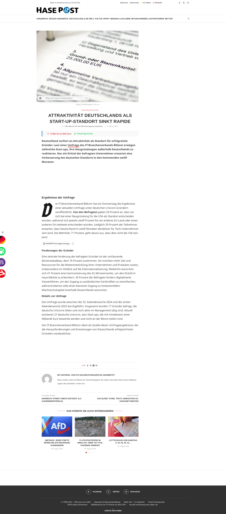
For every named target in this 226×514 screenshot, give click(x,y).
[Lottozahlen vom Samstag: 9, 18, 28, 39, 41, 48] (123, 426)
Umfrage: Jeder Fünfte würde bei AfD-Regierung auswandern (57, 442)
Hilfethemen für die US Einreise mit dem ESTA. (108, 505)
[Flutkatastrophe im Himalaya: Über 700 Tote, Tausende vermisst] (90, 426)
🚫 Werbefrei (157, 3)
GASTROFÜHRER (156, 19)
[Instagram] (188, 2)
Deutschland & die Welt (81, 19)
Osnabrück (42, 19)
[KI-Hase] (40, 98)
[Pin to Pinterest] (93, 366)
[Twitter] (183, 2)
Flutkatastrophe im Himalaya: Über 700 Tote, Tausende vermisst (90, 442)
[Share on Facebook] (88, 366)
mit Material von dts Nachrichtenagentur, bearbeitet (84, 126)
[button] (43, 3)
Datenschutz (134, 3)
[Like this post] (84, 366)
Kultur (98, 19)
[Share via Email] (96, 366)
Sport (106, 19)
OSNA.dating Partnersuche (77, 505)
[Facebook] (179, 2)
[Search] (189, 19)
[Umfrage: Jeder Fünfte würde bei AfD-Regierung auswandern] (57, 426)
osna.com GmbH (84, 502)
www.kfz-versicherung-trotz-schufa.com (143, 505)
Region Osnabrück (59, 19)
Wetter (169, 19)
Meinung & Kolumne (120, 19)
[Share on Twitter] (91, 366)
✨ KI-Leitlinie (146, 3)
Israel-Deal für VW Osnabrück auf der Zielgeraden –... (69, 3)
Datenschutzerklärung (112, 502)
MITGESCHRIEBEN (139, 19)
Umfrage (73, 145)
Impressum (124, 3)
